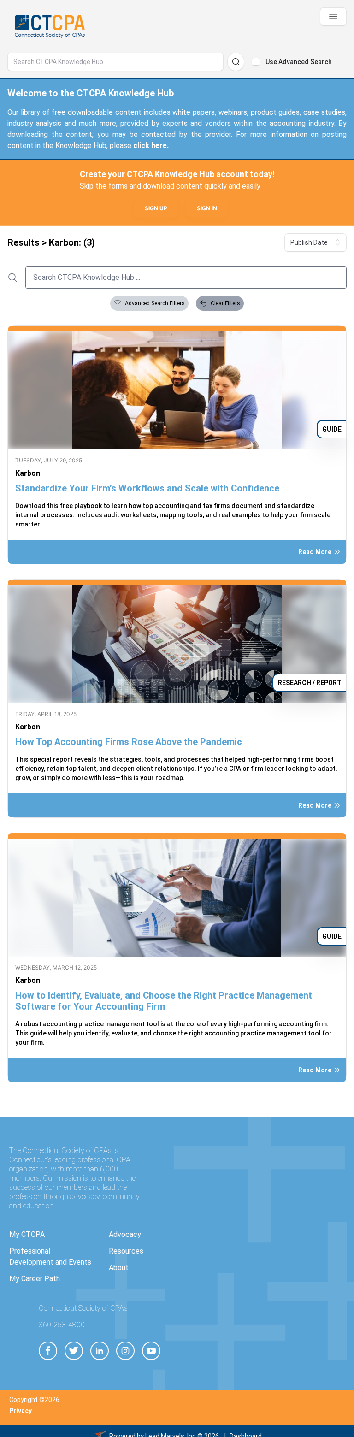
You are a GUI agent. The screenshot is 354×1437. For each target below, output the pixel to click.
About (119, 1267)
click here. (151, 145)
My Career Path (34, 1278)
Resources (126, 1251)
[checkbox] (256, 62)
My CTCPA (27, 1234)
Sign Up (156, 208)
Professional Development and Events (50, 1256)
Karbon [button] (27, 473)
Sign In (207, 208)
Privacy (20, 1410)
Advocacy (125, 1234)
